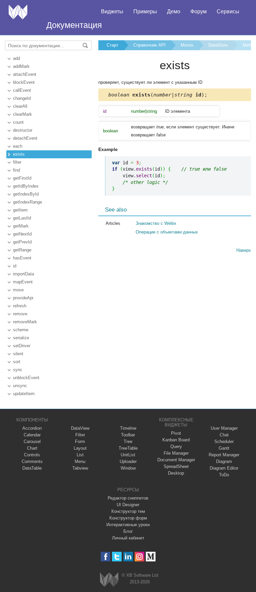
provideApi (23, 297)
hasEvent (22, 257)
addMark (21, 66)
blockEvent (24, 82)
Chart (32, 448)
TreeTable (128, 448)
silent (18, 353)
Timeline (128, 428)
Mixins (187, 45)
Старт (112, 45)
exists (19, 154)
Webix (109, 579)
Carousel (32, 441)
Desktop (176, 473)
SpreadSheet (176, 466)
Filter (80, 434)
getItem (20, 210)
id (14, 265)
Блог (128, 531)
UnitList (128, 454)
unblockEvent (26, 377)
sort (16, 361)
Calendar (32, 434)
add (16, 58)
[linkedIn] (128, 556)
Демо (173, 11)
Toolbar (128, 434)
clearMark (22, 114)
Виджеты (112, 11)
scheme (20, 329)
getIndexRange (27, 202)
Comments (32, 461)
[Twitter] (117, 556)
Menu (80, 461)
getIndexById (26, 194)
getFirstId (22, 178)
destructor (22, 130)
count (18, 122)
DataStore (218, 45)
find (16, 170)
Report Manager (224, 454)
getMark (21, 225)
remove (20, 313)
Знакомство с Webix (156, 223)
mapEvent (23, 281)
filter (17, 162)
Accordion (32, 428)
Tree (128, 441)
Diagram (224, 461)
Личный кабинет (128, 537)
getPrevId (22, 241)
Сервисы (228, 11)
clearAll (20, 106)
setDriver (21, 345)
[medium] (151, 556)
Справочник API (149, 45)
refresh (19, 305)
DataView (80, 428)
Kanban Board (176, 439)
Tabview (80, 468)
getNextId (22, 233)
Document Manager (176, 459)
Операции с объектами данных (167, 231)
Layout (80, 448)
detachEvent (25, 138)
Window (128, 468)
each (17, 146)
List (80, 454)
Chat (224, 434)
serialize (21, 337)
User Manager (224, 428)
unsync (20, 385)
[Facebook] (105, 556)
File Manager (176, 453)
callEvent (22, 90)
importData (23, 273)
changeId (22, 98)
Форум (198, 11)
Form (80, 441)
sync (17, 369)
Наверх (243, 250)
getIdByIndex (26, 186)
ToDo (224, 474)
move (18, 289)
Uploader (128, 461)
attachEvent (24, 74)
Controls (32, 454)
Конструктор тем (128, 511)
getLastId (22, 218)
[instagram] (139, 556)
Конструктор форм (128, 518)
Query (176, 446)
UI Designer (128, 504)
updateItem (24, 393)
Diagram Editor (224, 468)
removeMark (25, 321)
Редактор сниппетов (128, 498)
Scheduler (224, 441)
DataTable (32, 468)
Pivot (176, 433)
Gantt (224, 448)
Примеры (145, 11)
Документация (74, 25)
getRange (22, 249)
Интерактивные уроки (128, 524)
